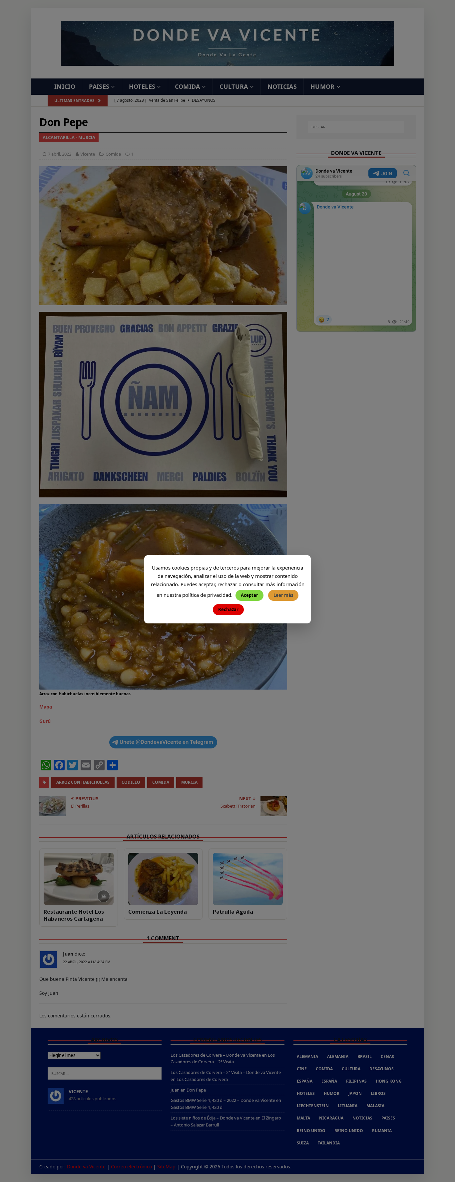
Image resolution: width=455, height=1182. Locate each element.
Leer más (283, 595)
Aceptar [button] (249, 595)
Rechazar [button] (228, 609)
